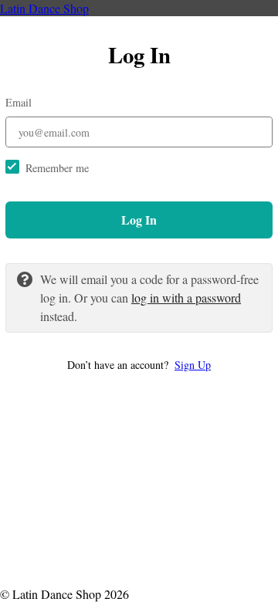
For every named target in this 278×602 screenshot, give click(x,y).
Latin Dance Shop (44, 8)
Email (18, 102)
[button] (139, 364)
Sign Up (193, 364)
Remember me (57, 168)
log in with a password (186, 297)
